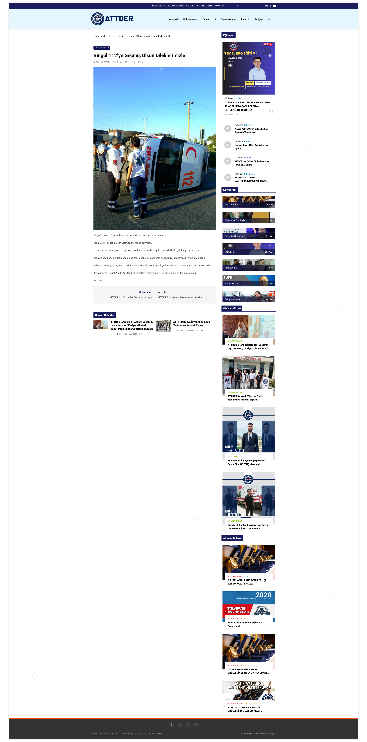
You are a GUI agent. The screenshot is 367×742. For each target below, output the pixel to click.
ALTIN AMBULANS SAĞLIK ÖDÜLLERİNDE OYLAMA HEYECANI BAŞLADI (247, 673)
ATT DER (117, 334)
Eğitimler (229, 99)
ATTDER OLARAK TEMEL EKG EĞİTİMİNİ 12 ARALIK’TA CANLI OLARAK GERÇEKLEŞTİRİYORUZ (248, 106)
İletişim (259, 19)
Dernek (246, 576)
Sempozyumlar (228, 19)
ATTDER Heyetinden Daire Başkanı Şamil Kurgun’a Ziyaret (197, 6)
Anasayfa (174, 19)
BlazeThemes (157, 733)
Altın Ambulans (235, 576)
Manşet (246, 619)
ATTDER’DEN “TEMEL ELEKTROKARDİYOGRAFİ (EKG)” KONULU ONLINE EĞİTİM (250, 181)
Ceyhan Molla (246, 733)
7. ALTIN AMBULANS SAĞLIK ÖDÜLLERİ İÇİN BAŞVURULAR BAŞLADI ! (244, 711)
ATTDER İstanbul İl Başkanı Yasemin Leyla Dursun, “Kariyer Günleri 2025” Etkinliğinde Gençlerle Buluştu (132, 325)
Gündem (248, 158)
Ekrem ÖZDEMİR (103, 62)
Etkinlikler (239, 99)
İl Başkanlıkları (101, 48)
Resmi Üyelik (209, 19)
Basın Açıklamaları (252, 704)
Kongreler (246, 19)
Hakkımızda (189, 19)
